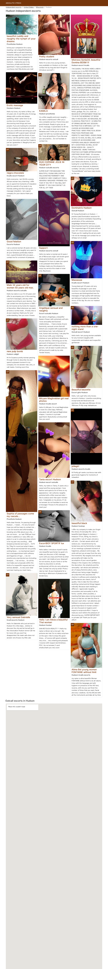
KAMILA (43, 111)
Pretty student (46, 56)
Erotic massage (15, 105)
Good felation (14, 241)
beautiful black (79, 523)
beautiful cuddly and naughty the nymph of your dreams (21, 39)
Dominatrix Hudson (82, 207)
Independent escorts (13, 7)
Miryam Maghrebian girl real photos (54, 399)
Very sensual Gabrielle (18, 617)
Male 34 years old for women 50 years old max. (20, 286)
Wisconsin (40, 7)
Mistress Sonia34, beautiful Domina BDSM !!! (86, 61)
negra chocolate (15, 173)
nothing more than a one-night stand (85, 327)
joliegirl (75, 466)
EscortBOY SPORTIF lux (51, 543)
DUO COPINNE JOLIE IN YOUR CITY (51, 163)
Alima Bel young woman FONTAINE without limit (84, 670)
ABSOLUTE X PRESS (13, 3)
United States (29, 7)
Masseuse (77, 280)
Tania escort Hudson (50, 479)
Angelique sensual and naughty (51, 309)
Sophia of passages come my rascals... (20, 515)
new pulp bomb (15, 351)
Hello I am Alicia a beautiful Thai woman (53, 621)
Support (43, 248)
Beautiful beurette (81, 389)
